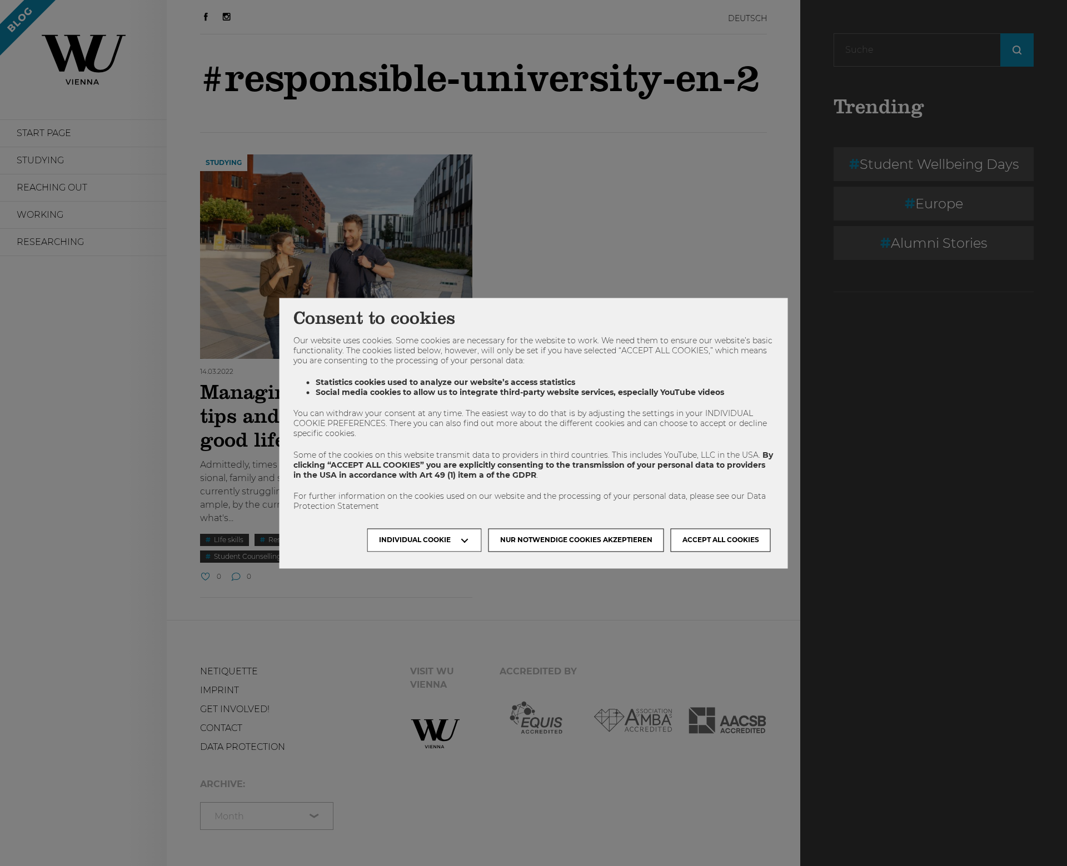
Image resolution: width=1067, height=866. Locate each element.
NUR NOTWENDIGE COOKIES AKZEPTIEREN (576, 539)
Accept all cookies (720, 539)
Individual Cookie (415, 539)
